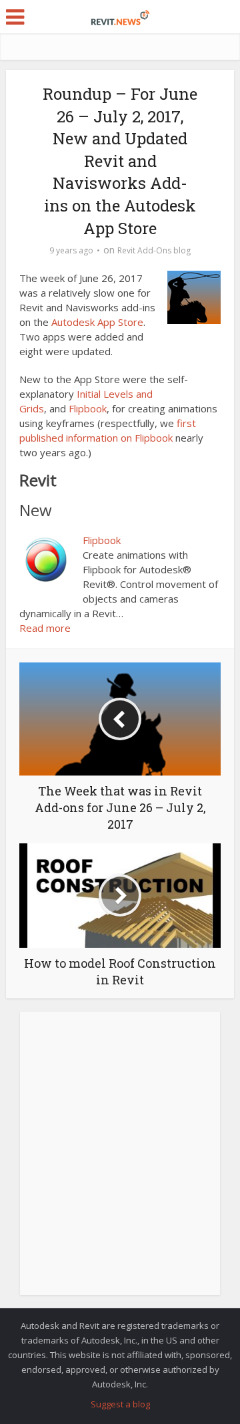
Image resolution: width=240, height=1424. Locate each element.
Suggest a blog (120, 1404)
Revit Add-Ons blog (154, 250)
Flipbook (88, 408)
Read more (45, 628)
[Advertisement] (120, 1160)
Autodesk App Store (97, 322)
